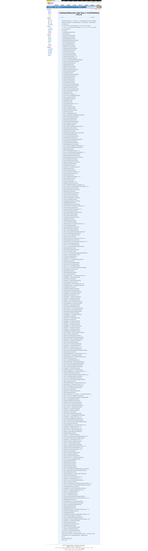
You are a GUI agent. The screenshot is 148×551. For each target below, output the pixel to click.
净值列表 (49, 13)
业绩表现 (49, 12)
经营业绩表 (50, 51)
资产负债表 (50, 50)
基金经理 (49, 39)
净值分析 (49, 11)
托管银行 (92, 5)
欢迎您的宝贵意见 (78, 546)
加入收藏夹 (94, 2)
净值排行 (62, 5)
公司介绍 (91, 547)
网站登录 (66, 547)
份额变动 (49, 41)
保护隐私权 (83, 547)
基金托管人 (50, 45)
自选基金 (98, 5)
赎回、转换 (50, 22)
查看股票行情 (58, 7)
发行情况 (49, 40)
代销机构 (86, 5)
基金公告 (49, 37)
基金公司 (80, 5)
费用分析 (49, 55)
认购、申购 (50, 20)
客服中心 (69, 547)
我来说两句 (92, 17)
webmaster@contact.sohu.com (78, 550)
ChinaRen (56, 547)
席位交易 (49, 44)
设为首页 (99, 2)
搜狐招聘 (63, 547)
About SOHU (88, 547)
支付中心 (59, 547)
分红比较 (74, 5)
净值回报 (68, 5)
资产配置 (49, 33)
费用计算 (49, 19)
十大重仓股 (50, 28)
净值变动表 (50, 52)
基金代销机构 (50, 24)
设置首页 (73, 547)
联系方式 (79, 547)
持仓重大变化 (50, 29)
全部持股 (49, 30)
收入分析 (49, 54)
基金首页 (56, 5)
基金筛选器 (51, 7)
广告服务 (76, 547)
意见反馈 (87, 2)
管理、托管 (50, 23)
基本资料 (49, 36)
